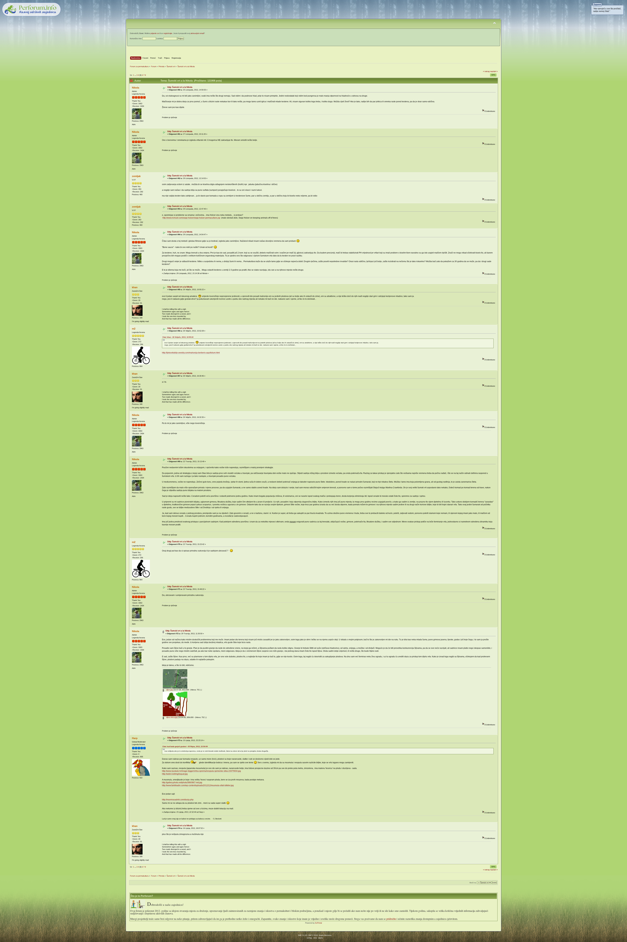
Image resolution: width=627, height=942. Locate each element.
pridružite (391, 918)
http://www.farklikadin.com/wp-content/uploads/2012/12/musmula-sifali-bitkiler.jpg (198, 785)
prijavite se (155, 33)
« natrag (486, 71)
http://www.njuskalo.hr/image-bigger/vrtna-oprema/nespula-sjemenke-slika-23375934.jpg (201, 771)
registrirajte (167, 33)
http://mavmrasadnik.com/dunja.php (177, 799)
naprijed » (494, 71)
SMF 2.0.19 (302, 935)
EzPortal (318, 923)
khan (134, 287)
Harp (134, 738)
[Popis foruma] (138, 908)
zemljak (136, 176)
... (136, 75)
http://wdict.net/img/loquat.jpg (175, 774)
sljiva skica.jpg (171, 717)
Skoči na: (472, 883)
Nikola (135, 87)
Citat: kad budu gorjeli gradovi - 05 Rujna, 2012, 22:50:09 (185, 746)
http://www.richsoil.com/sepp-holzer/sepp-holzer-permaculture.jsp (191, 218)
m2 (133, 328)
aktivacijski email (197, 33)
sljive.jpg (169, 690)
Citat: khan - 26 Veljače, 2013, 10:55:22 (177, 337)
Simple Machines (325, 935)
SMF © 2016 (313, 935)
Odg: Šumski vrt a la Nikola (179, 87)
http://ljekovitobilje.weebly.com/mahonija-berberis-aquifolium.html (191, 353)
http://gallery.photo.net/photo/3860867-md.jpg (182, 782)
